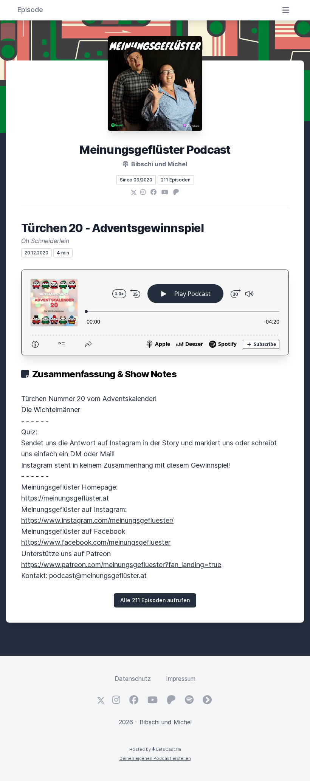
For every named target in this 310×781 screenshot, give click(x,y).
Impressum (180, 678)
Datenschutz (133, 678)
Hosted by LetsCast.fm (155, 749)
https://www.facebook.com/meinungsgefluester (95, 542)
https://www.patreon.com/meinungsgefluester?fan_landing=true (121, 565)
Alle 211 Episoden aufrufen (155, 600)
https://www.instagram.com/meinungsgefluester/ (97, 520)
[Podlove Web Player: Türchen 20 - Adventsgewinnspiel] (155, 312)
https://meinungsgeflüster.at (65, 498)
